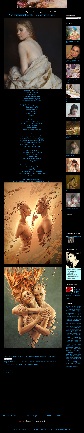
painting (74, 362)
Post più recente (9, 415)
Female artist (75, 320)
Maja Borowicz (29, 362)
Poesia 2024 (78, 341)
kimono (68, 362)
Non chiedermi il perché (43, 362)
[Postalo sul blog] (7, 359)
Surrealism (68, 350)
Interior (67, 326)
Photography (69, 333)
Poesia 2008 (69, 334)
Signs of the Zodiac (76, 345)
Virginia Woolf (78, 352)
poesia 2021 (72, 365)
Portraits (68, 343)
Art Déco (79, 307)
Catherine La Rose (16, 362)
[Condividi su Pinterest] (11, 359)
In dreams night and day (75, 324)
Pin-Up (75, 333)
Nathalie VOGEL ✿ (71, 118)
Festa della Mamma (76, 322)
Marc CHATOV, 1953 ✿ (72, 208)
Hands (67, 324)
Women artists (69, 357)
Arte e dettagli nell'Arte (74, 236)
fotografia (68, 360)
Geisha (80, 323)
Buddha (75, 313)
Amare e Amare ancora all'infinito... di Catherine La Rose (73, 81)
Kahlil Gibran (78, 326)
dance (67, 358)
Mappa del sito (30, 12)
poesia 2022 (78, 365)
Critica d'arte (78, 317)
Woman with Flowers (77, 355)
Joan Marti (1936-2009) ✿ (73, 173)
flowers (79, 358)
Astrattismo (68, 310)
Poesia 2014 (77, 337)
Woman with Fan (69, 355)
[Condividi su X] (8, 359)
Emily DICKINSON (77, 319)
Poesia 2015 (69, 338)
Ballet (73, 310)
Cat (67, 315)
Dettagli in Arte (69, 319)
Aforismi (68, 306)
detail (71, 358)
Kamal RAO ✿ (70, 190)
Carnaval (79, 313)
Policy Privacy (54, 12)
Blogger (69, 429)
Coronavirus (73, 316)
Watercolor (69, 354)
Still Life (69, 348)
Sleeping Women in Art (75, 347)
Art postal (79, 309)
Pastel (79, 331)
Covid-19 (74, 317)
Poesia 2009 (77, 334)
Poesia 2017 (69, 340)
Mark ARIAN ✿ (70, 155)
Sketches (68, 347)
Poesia (79, 333)
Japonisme (72, 326)
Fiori (67, 323)
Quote (73, 343)
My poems (42, 12)
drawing (75, 358)
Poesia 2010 (69, 336)
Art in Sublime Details (71, 309)
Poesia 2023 (69, 341)
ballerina (76, 357)
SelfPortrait (68, 345)
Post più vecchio (54, 415)
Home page (32, 415)
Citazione (68, 316)
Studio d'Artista (77, 348)
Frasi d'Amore (72, 323)
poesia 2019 (73, 363)
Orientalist (74, 331)
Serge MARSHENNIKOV (15, 364)
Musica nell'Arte (74, 327)
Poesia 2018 (77, 340)
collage (79, 357)
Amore (70, 307)
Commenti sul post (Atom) (35, 421)
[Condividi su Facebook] (10, 359)
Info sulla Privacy (9, 372)
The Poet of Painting (30, 364)
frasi (74, 360)
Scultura (79, 344)
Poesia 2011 (77, 336)
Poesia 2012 (69, 337)
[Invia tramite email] (5, 359)
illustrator (79, 360)
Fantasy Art (69, 320)
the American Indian (71, 366)
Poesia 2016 (78, 338)
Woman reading (77, 354)
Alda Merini (73, 306)
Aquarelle (74, 307)
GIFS (77, 323)
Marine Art (68, 327)
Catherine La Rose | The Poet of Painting (72, 61)
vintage (77, 366)
